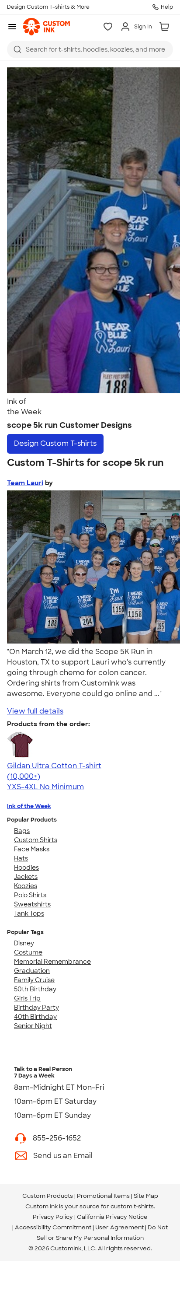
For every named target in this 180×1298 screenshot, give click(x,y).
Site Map (146, 1196)
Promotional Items (103, 1196)
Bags (22, 831)
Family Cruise (34, 980)
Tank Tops (29, 913)
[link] (46, 26)
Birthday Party (36, 1007)
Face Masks (31, 849)
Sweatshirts (32, 904)
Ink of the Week (29, 806)
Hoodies (26, 867)
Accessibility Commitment (53, 1227)
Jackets (26, 877)
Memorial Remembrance (52, 962)
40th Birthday (35, 1017)
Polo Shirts (30, 895)
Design (55, 443)
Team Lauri (25, 483)
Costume (28, 952)
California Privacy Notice (112, 1217)
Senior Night (33, 1026)
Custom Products (47, 1196)
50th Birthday (35, 989)
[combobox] (90, 49)
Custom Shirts (35, 840)
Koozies (25, 886)
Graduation (32, 971)
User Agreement (119, 1227)
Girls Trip (27, 998)
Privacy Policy (53, 1217)
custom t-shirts (132, 1206)
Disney (24, 943)
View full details (35, 711)
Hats (21, 858)
